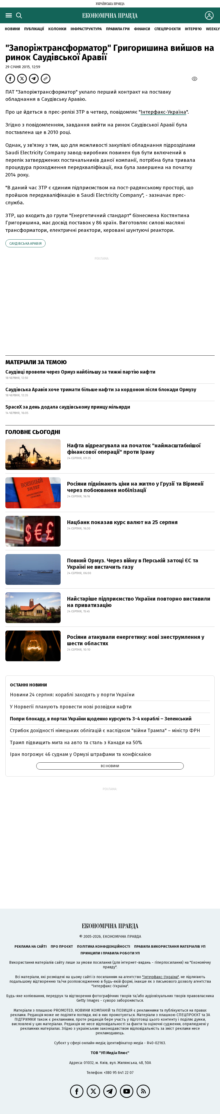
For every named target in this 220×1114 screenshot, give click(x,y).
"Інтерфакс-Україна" (160, 977)
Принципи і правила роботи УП (110, 953)
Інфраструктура (86, 29)
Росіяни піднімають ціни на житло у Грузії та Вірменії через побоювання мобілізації (135, 487)
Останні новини (28, 684)
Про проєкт (62, 946)
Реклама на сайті (30, 946)
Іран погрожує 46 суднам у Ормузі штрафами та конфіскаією (80, 754)
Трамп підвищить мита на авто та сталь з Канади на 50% (76, 743)
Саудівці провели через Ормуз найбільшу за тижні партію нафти (80, 372)
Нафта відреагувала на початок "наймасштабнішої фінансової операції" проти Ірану (134, 448)
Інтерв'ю (193, 29)
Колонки (57, 29)
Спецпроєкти (167, 29)
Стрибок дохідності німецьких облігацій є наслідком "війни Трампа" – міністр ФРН (105, 730)
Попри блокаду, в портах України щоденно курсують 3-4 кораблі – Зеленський (101, 719)
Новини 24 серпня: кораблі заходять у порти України (72, 695)
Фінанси (142, 29)
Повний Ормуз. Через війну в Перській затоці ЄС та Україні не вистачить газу (132, 563)
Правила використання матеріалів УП (170, 946)
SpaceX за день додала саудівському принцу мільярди (67, 407)
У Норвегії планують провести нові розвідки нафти (70, 707)
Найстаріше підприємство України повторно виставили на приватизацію (138, 602)
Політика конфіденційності (103, 946)
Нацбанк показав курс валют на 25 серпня (122, 522)
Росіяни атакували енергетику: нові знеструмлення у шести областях (135, 640)
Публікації (34, 29)
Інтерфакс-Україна (163, 112)
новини (12, 29)
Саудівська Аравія (25, 243)
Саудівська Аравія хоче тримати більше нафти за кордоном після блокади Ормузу (100, 390)
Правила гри (118, 29)
